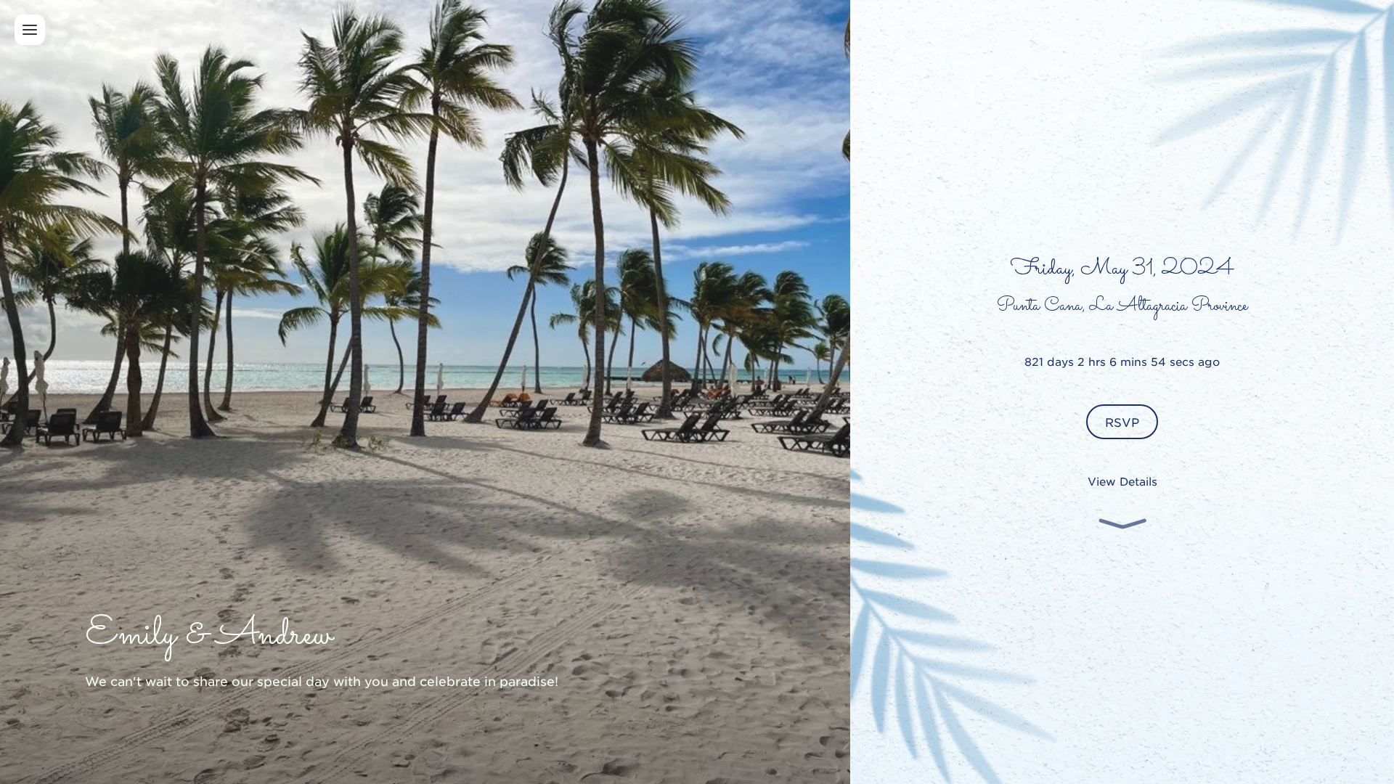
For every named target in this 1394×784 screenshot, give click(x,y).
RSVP (1121, 422)
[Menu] (30, 30)
